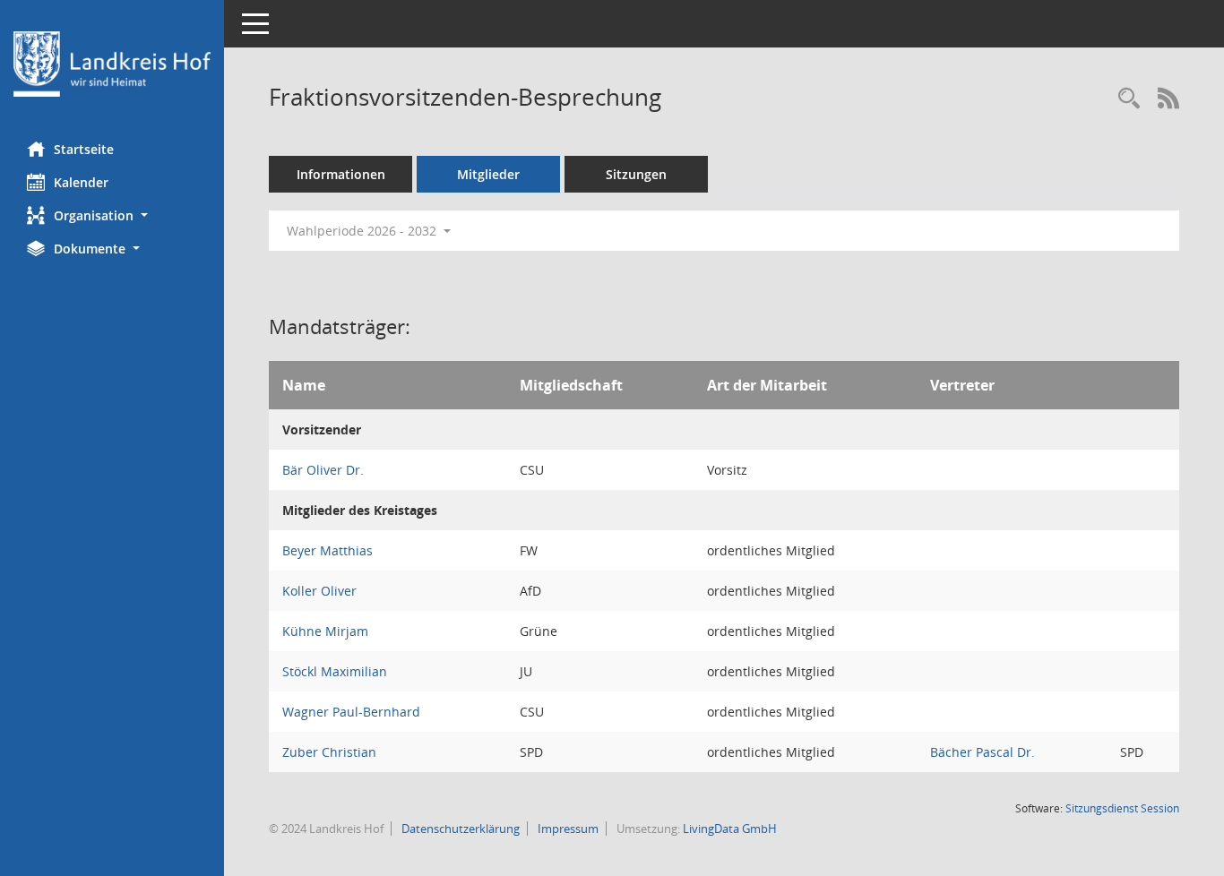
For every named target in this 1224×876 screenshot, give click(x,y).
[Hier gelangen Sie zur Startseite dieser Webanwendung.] (112, 64)
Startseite (84, 149)
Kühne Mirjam (325, 631)
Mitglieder (488, 174)
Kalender (81, 182)
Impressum (567, 828)
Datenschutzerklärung (459, 828)
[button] (112, 215)
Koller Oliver (319, 590)
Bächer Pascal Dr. (982, 751)
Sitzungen (636, 174)
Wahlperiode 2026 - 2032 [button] (363, 230)
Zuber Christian (329, 751)
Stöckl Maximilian (334, 671)
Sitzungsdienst (1122, 808)
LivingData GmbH (730, 828)
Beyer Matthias (327, 550)
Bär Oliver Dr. (323, 469)
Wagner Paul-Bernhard (351, 711)
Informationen (341, 174)
